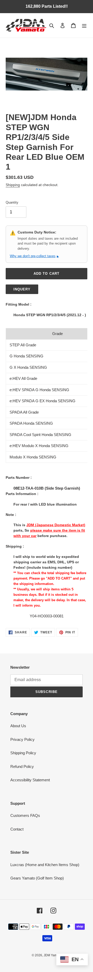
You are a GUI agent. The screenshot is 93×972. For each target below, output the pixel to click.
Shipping (13, 185)
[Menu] (84, 25)
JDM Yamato (52, 955)
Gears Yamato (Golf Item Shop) (37, 878)
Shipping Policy (23, 753)
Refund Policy (22, 766)
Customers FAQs (25, 815)
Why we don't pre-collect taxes (34, 256)
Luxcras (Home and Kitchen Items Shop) (44, 864)
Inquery (21, 289)
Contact (17, 829)
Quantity (12, 202)
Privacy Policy (22, 739)
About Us (18, 726)
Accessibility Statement (30, 780)
